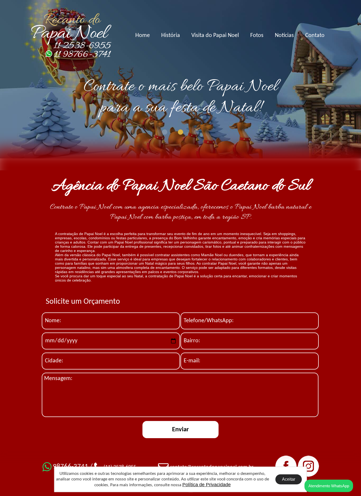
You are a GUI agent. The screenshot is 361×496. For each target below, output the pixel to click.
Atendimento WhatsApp (328, 486)
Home (142, 35)
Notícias (284, 35)
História (170, 35)
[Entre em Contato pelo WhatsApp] (71, 54)
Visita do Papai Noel (215, 35)
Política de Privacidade (206, 484)
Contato (315, 35)
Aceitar (288, 479)
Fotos (256, 35)
